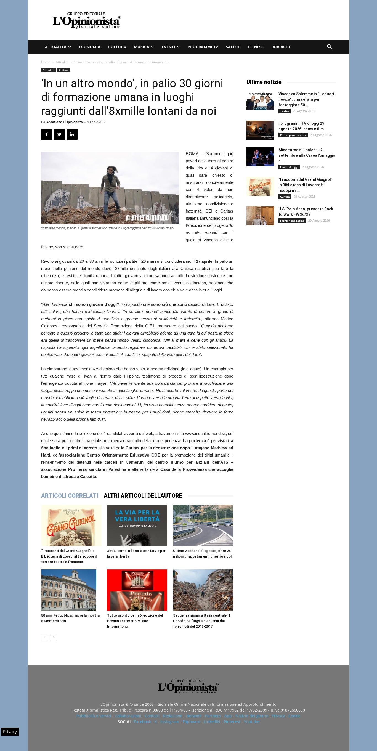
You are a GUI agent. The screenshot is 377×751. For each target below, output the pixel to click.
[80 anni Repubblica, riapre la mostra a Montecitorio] (71, 590)
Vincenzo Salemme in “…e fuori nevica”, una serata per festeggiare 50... (306, 99)
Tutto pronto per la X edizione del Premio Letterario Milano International (135, 620)
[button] (329, 47)
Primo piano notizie (293, 135)
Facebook (142, 721)
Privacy (278, 715)
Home (46, 62)
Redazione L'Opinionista (64, 122)
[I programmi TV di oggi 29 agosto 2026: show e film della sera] (260, 130)
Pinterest (232, 721)
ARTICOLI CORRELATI (69, 495)
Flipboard (191, 721)
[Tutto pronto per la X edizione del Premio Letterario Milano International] (137, 590)
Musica (141, 46)
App (228, 715)
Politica (117, 46)
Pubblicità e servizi (93, 715)
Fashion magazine (292, 220)
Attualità (56, 46)
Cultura (64, 70)
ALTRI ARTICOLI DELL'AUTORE (143, 495)
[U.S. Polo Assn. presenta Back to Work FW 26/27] (260, 215)
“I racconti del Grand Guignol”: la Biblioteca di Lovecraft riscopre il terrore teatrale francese (69, 556)
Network (193, 715)
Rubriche (281, 46)
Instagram (169, 721)
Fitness (256, 46)
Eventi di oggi (289, 167)
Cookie (294, 715)
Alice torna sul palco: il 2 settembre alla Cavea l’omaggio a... (306, 155)
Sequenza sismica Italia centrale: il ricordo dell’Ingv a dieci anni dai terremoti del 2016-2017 (201, 620)
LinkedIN (212, 721)
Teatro (284, 111)
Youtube (251, 721)
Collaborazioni (128, 715)
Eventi (168, 46)
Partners (213, 715)
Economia (89, 46)
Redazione (172, 715)
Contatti (152, 715)
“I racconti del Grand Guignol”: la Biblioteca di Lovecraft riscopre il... (306, 185)
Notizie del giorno (251, 715)
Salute (233, 46)
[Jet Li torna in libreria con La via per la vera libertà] (137, 525)
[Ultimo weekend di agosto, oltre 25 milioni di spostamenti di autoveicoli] (203, 525)
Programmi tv (203, 46)
